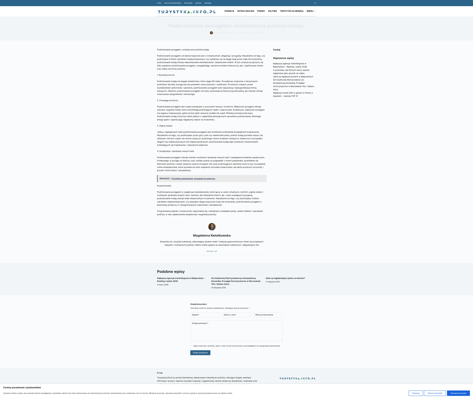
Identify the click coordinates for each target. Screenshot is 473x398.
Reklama (208, 3)
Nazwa (195, 315)
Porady (261, 11)
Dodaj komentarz (200, 323)
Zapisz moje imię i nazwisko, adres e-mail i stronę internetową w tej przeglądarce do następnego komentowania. (236, 346)
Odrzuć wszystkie (435, 393)
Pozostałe (258, 33)
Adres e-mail (230, 315)
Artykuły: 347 (212, 251)
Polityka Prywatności (172, 3)
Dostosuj (415, 393)
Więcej (310, 11)
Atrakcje (229, 11)
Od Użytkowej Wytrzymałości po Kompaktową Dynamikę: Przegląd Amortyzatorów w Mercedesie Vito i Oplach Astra (236, 281)
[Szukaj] (315, 3)
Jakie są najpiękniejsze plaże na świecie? (285, 278)
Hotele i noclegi (245, 11)
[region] (236, 391)
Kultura (272, 11)
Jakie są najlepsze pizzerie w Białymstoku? (293, 76)
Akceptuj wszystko (458, 393)
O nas (159, 3)
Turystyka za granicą (291, 11)
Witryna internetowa (264, 315)
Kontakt (198, 3)
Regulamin (188, 3)
